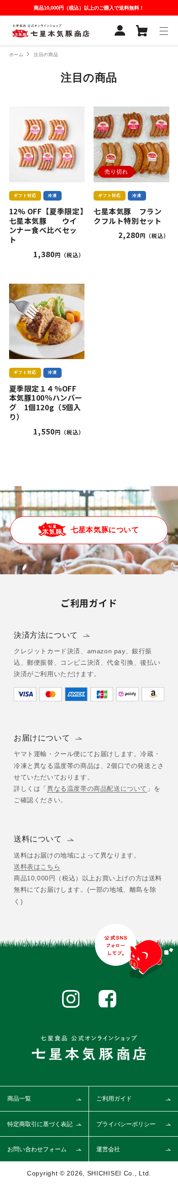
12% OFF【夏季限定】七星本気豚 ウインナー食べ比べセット (46, 225)
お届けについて (42, 738)
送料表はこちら (37, 866)
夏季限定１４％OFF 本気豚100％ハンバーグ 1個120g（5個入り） (46, 403)
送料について (38, 839)
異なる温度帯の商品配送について (97, 788)
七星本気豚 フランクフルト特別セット (128, 216)
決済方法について (46, 635)
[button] (163, 31)
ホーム (16, 54)
